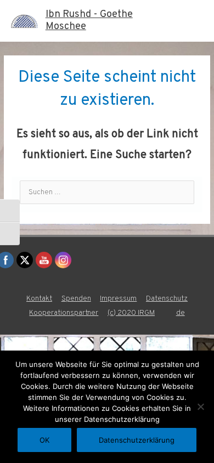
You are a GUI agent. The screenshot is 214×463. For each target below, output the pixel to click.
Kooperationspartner (63, 313)
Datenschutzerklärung (136, 440)
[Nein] (200, 406)
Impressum (118, 298)
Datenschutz (167, 298)
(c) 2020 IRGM (131, 313)
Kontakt (39, 298)
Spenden (76, 298)
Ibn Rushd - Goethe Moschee (89, 20)
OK (44, 440)
